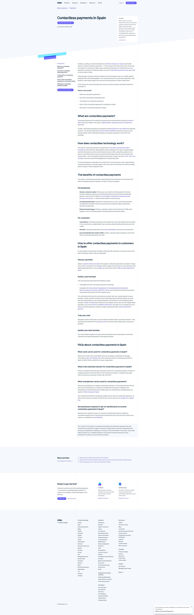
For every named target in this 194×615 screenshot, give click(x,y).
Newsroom (121, 556)
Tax (79, 571)
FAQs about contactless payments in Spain (64, 84)
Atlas (79, 524)
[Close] (191, 607)
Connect (80, 537)
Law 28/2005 (97, 417)
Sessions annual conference (126, 531)
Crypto (79, 539)
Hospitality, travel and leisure (105, 556)
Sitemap (121, 541)
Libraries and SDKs (103, 596)
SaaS (99, 548)
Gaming (100, 554)
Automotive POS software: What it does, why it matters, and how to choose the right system (105, 460)
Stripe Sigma (81, 569)
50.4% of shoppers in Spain (115, 64)
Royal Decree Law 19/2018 (119, 128)
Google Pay (124, 398)
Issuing (79, 552)
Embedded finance (103, 533)
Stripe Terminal (89, 302)
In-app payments (102, 539)
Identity (80, 548)
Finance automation (103, 535)
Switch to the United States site (164, 611)
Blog (120, 527)
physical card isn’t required (121, 122)
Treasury (80, 575)
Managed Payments (83, 556)
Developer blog (102, 600)
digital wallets (106, 122)
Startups (100, 524)
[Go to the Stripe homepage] (59, 520)
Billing (79, 529)
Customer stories (123, 524)
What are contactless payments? (63, 67)
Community (122, 529)
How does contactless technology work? (63, 71)
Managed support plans (125, 568)
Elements (80, 544)
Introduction (60, 63)
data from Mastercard (93, 358)
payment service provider (91, 264)
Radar (79, 565)
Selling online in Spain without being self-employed (94, 457)
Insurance (100, 558)
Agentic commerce (103, 527)
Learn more (122, 40)
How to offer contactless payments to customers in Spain (66, 80)
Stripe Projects (102, 598)
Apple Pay (101, 268)
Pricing (100, 2)
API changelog (102, 594)
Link (79, 554)
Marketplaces (101, 541)
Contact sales (130, 3)
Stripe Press (122, 558)
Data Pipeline (81, 541)
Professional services (104, 565)
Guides (120, 522)
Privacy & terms (123, 533)
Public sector (101, 567)
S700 (94, 304)
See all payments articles (64, 461)
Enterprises (101, 522)
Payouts (80, 563)
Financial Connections (83, 546)
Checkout (80, 533)
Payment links (81, 558)
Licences (121, 539)
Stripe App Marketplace (104, 577)
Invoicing (80, 550)
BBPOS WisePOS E (106, 304)
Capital (79, 531)
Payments (73, 8)
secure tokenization (109, 229)
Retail (99, 569)
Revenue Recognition (83, 567)
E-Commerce (101, 531)
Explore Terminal (103, 498)
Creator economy (102, 552)
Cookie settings (123, 543)
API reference (101, 589)
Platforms (100, 546)
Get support (122, 566)
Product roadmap (123, 551)
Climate (80, 535)
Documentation (102, 587)
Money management (103, 544)
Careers (121, 554)
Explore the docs (123, 498)
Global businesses (103, 537)
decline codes (102, 321)
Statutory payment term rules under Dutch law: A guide (95, 462)
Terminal (80, 573)
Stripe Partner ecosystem (105, 579)
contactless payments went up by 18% (122, 70)
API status (101, 591)
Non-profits (101, 563)
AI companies (101, 550)
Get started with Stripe (65, 22)
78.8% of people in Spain (91, 392)
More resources (62, 8)
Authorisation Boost (83, 527)
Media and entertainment (104, 561)
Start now (61, 498)
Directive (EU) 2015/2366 (107, 131)
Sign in (121, 3)
